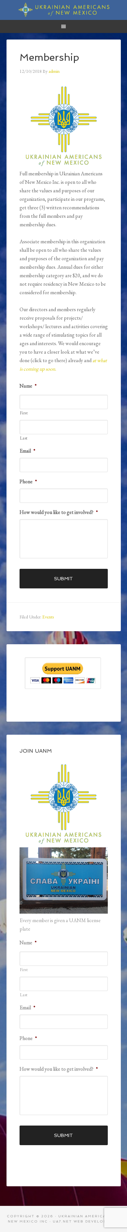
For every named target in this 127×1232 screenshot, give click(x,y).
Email (27, 451)
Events (48, 617)
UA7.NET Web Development (86, 1221)
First (24, 413)
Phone (28, 481)
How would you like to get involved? (59, 512)
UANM (64, 10)
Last (24, 438)
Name (28, 386)
